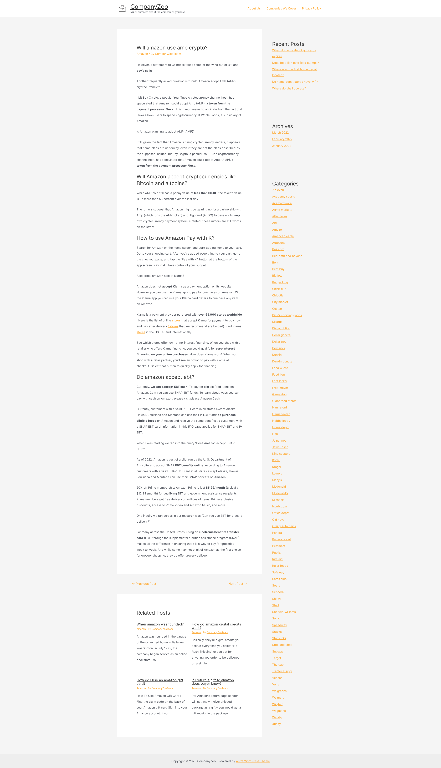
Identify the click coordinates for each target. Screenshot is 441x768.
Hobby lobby (281, 420)
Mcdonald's (280, 493)
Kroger (276, 467)
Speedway (279, 625)
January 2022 (281, 146)
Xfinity (276, 724)
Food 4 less (280, 368)
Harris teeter (281, 414)
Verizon (277, 678)
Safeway (278, 572)
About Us (254, 8)
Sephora (278, 592)
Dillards (277, 322)
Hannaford (279, 407)
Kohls (276, 460)
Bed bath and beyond (287, 256)
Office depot (280, 513)
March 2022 (280, 132)
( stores (173, 326)
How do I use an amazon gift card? (160, 682)
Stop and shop (282, 644)
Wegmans (279, 711)
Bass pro (278, 249)
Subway (277, 651)
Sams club (279, 579)
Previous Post (144, 583)
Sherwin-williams (284, 612)
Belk (275, 262)
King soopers (281, 453)
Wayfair (277, 704)
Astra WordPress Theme (253, 761)
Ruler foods (280, 565)
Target (276, 658)
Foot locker (279, 381)
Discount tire (281, 328)
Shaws (276, 598)
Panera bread (281, 539)
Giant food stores (284, 401)
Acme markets (282, 209)
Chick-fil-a (279, 289)
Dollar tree (279, 341)
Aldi (275, 223)
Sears (276, 585)
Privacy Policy (311, 8)
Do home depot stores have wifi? (295, 81)
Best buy (278, 269)
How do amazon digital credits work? (216, 626)
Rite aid (277, 559)
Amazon (142, 53)
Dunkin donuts (282, 361)
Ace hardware (282, 203)
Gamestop (279, 394)
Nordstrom (279, 506)
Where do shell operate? (289, 88)
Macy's (277, 480)
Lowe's (277, 473)
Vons (275, 684)
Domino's (278, 348)
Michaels (278, 500)
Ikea (275, 434)
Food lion (278, 374)
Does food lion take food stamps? (295, 62)
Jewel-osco (280, 447)
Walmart (278, 697)
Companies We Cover (281, 8)
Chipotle (278, 295)
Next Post (237, 583)
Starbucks (279, 638)
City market (280, 302)
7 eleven (278, 190)
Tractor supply (282, 671)
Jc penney (279, 440)
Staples (277, 631)
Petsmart (278, 546)
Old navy (278, 519)
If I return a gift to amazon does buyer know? (213, 682)
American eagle (283, 236)
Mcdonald (279, 486)
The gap (278, 664)
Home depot (280, 427)
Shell (275, 605)
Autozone (278, 242)
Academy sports (283, 196)
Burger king (280, 282)
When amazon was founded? (160, 624)
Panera (277, 532)
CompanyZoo (149, 6)
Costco (277, 308)
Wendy (277, 717)
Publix (276, 552)
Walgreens (279, 691)
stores (176, 320)
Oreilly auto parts (284, 526)
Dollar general (281, 335)
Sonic (276, 618)
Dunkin (277, 354)
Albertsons (279, 216)
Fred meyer (280, 388)
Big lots (277, 275)
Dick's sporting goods (287, 315)
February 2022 (282, 139)
